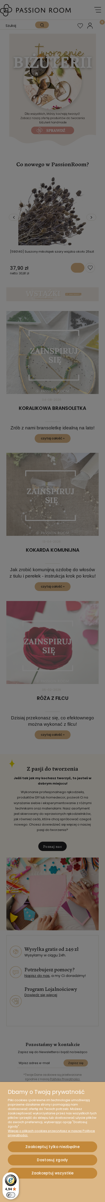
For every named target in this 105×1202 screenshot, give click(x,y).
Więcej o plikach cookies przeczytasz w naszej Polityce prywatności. (51, 1133)
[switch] (10, 1195)
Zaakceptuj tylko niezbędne (52, 1146)
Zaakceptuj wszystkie (53, 1173)
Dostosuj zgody (52, 1159)
